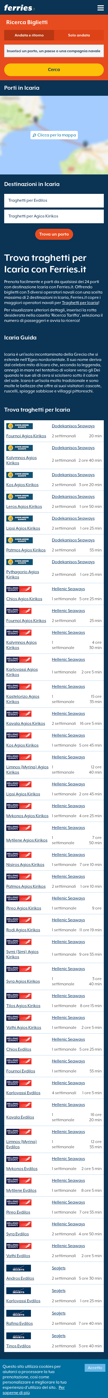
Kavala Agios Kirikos (25, 723)
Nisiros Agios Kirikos (25, 864)
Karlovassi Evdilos (23, 1093)
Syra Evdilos (17, 1234)
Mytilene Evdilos (21, 1190)
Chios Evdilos (18, 1049)
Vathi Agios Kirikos (23, 1027)
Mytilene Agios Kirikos (26, 840)
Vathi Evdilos (18, 1255)
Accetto (95, 1367)
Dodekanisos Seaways (73, 426)
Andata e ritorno (29, 35)
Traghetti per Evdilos (27, 200)
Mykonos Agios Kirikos (27, 816)
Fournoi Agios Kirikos (26, 436)
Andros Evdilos (20, 1278)
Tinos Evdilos (18, 1346)
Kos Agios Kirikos (22, 484)
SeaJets (59, 1268)
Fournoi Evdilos (20, 1071)
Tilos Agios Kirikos (23, 1005)
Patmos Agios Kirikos (26, 550)
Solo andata (79, 35)
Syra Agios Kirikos (23, 981)
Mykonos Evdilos (21, 1168)
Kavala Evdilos (20, 1117)
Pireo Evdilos (18, 1212)
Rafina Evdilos (19, 1323)
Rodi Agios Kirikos (23, 930)
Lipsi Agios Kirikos (23, 528)
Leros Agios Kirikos (24, 506)
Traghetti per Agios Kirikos (33, 216)
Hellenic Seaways (68, 589)
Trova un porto (54, 234)
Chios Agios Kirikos (24, 599)
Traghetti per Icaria (80, 302)
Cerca (54, 69)
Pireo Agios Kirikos (23, 908)
